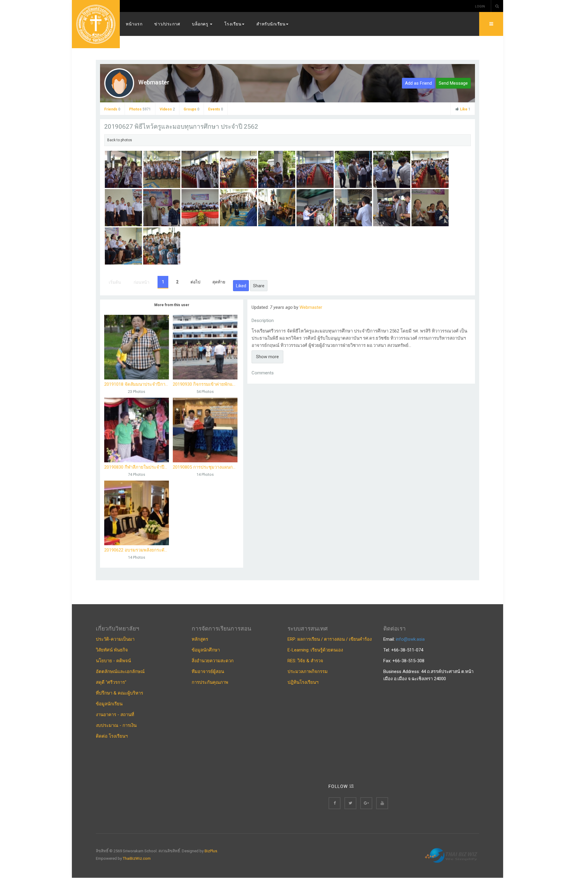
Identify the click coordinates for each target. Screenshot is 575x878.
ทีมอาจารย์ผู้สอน (208, 671)
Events (215, 109)
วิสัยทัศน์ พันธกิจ (112, 650)
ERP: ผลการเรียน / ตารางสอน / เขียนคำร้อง (330, 639)
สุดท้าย (218, 281)
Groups (191, 109)
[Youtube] (382, 803)
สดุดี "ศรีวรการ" (111, 682)
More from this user (171, 305)
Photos (140, 109)
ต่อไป (195, 281)
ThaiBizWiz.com (137, 858)
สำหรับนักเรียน (270, 24)
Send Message (453, 83)
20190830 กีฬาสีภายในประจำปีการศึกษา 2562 (136, 467)
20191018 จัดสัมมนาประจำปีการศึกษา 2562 (136, 384)
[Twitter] (350, 803)
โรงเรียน (233, 24)
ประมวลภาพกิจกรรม (308, 671)
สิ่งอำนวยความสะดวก (213, 660)
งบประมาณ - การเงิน (116, 725)
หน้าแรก (134, 24)
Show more (267, 356)
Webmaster (153, 82)
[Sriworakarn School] (96, 24)
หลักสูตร (200, 639)
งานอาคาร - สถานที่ (115, 714)
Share (258, 285)
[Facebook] (335, 803)
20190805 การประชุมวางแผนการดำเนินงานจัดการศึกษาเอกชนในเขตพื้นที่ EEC (205, 467)
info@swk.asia (410, 639)
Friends (112, 109)
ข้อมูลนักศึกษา (206, 650)
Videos (167, 109)
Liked (241, 285)
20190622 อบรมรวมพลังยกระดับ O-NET (136, 550)
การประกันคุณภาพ (210, 682)
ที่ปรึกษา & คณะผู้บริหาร (119, 693)
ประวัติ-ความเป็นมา (115, 639)
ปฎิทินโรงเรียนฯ (303, 682)
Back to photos (119, 140)
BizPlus (211, 851)
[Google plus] (366, 803)
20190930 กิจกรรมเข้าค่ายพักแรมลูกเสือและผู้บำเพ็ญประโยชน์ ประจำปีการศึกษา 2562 (205, 384)
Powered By (452, 855)
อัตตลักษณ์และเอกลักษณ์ (120, 671)
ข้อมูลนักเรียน (109, 704)
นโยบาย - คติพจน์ (113, 660)
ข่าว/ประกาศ (167, 24)
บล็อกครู (200, 24)
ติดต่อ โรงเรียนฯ (112, 736)
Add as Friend (418, 83)
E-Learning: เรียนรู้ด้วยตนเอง (315, 650)
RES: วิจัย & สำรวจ (305, 660)
